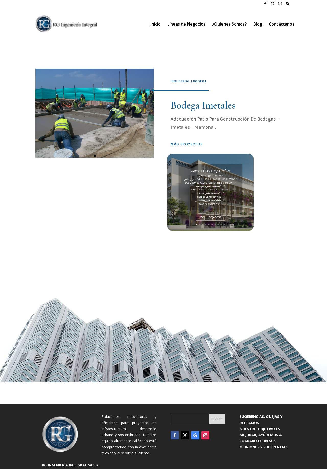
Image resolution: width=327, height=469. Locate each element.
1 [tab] (95, 156)
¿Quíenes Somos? (229, 24)
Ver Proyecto (210, 217)
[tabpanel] (94, 113)
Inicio (155, 24)
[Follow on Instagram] (205, 435)
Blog (257, 24)
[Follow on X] (185, 435)
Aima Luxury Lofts (210, 170)
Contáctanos (281, 24)
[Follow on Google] (195, 435)
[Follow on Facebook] (175, 435)
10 (224, 224)
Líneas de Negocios (186, 24)
